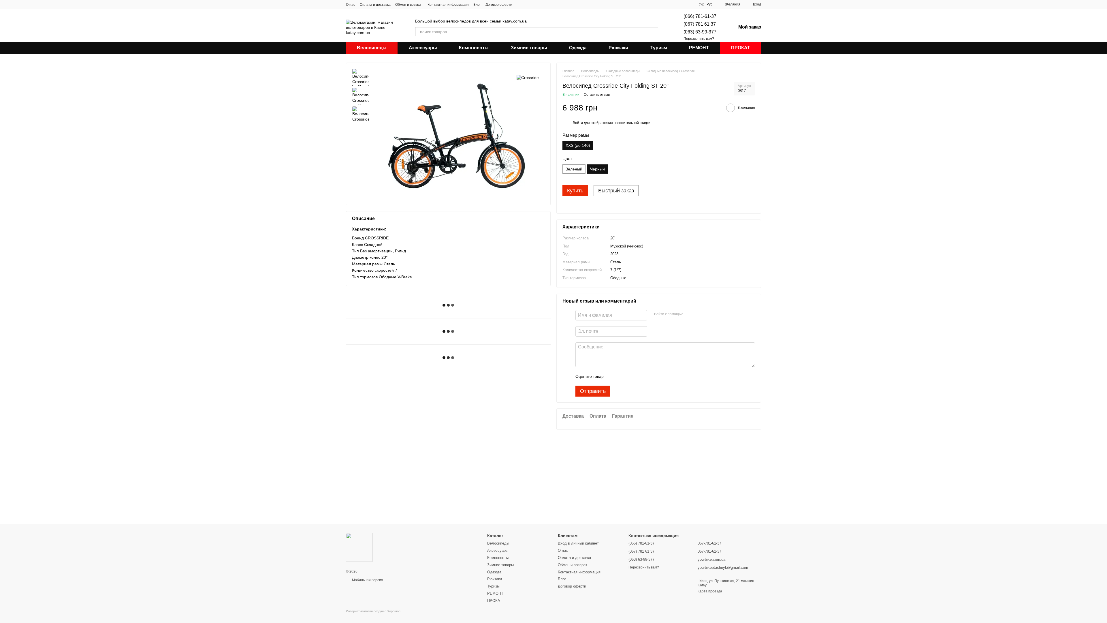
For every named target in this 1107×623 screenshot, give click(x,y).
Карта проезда (710, 591)
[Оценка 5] (650, 376)
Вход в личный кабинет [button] (578, 543)
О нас (350, 5)
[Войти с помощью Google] (698, 314)
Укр (701, 4)
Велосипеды (372, 47)
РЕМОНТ (699, 47)
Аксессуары (423, 47)
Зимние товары (529, 47)
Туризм (658, 47)
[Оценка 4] (640, 376)
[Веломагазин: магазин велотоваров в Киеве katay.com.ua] (359, 547)
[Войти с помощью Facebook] (689, 314)
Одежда (578, 47)
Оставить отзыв (597, 95)
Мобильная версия (367, 580)
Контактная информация (448, 5)
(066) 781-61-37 (700, 16)
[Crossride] (527, 77)
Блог (477, 5)
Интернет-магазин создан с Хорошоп (373, 611)
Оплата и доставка (375, 5)
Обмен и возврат (409, 5)
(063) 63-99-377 (700, 31)
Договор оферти (498, 5)
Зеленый (574, 169)
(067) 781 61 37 (700, 24)
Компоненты (474, 47)
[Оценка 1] (613, 376)
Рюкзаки (618, 47)
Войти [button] (578, 123)
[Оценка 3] (631, 376)
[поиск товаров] (653, 31)
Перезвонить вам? (699, 39)
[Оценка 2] (622, 376)
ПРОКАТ (740, 47)
